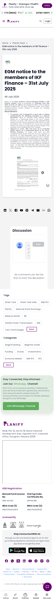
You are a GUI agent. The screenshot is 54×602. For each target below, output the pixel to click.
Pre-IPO (34, 572)
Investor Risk (42, 569)
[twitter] (10, 211)
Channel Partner (28, 569)
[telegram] (32, 211)
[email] (38, 211)
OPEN (47, 5)
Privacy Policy (9, 574)
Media (42, 572)
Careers (17, 572)
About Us (16, 569)
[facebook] (16, 211)
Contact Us (7, 572)
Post (38, 244)
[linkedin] (5, 211)
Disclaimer (28, 577)
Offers (49, 572)
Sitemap (25, 572)
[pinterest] (27, 211)
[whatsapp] (49, 211)
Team (8, 569)
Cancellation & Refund (25, 574)
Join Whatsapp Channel (21, 406)
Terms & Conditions (44, 574)
